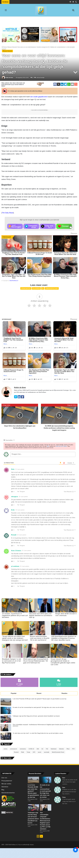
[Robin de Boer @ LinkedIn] (19, 398)
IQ (43, 288)
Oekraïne (61, 749)
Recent (39, 693)
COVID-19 (31, 749)
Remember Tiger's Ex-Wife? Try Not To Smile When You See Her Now (13, 276)
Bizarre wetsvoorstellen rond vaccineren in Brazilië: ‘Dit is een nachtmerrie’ (40, 638)
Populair (13, 693)
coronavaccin (13, 749)
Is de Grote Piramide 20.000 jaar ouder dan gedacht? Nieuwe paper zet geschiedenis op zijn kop (39, 699)
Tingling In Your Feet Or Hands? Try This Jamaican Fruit (13, 253)
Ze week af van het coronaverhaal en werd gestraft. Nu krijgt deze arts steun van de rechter (38, 707)
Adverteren (4, 786)
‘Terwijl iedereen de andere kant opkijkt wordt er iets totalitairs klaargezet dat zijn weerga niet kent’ (15, 638)
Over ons (4, 777)
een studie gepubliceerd (38, 97)
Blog (2, 789)
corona (5, 749)
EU (42, 749)
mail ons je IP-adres (61, 446)
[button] (15, 226)
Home (5, 47)
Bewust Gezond (12, 47)
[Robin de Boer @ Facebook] (22, 398)
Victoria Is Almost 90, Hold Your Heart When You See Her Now (65, 253)
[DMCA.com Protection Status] (13, 812)
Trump (28, 752)
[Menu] (6, 11)
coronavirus (23, 749)
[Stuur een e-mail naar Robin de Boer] (15, 398)
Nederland (53, 749)
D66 (38, 749)
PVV (73, 749)
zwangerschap (52, 288)
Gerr (63, 777)
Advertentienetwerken (8, 792)
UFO (34, 752)
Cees (64, 797)
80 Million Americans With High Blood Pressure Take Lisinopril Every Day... (65, 276)
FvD (47, 749)
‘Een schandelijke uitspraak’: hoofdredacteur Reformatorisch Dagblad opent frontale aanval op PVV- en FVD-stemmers (43, 725)
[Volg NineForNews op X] (48, 226)
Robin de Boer (9, 77)
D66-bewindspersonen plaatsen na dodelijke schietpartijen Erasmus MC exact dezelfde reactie (63, 638)
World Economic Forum (58, 752)
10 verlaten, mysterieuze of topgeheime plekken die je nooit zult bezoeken (15, 615)
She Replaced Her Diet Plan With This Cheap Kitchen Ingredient (39, 275)
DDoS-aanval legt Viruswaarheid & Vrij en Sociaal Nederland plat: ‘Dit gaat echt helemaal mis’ (35, 661)
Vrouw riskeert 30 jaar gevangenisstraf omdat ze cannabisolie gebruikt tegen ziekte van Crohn (63, 662)
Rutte (22, 752)
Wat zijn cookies (6, 783)
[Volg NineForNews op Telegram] (31, 226)
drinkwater (26, 288)
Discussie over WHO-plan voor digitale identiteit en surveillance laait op (40, 615)
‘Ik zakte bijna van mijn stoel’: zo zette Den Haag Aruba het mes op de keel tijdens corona (38, 733)
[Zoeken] (73, 11)
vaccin (39, 752)
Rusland (16, 752)
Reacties (64, 693)
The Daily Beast (7, 213)
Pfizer (68, 749)
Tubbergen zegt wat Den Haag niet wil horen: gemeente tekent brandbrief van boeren (36, 716)
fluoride (36, 288)
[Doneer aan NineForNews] (64, 226)
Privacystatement (6, 780)
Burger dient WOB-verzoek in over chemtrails (66, 614)
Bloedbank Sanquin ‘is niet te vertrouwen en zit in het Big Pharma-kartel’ (11, 661)
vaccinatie (46, 752)
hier (48, 446)
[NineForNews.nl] (39, 10)
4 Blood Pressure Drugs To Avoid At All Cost (39, 253)
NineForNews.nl (14, 280)
